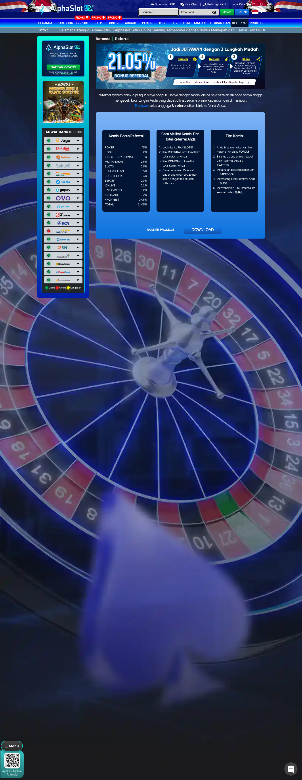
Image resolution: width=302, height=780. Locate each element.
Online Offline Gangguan (64, 287)
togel (163, 23)
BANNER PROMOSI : (161, 230)
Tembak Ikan (220, 23)
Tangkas (200, 23)
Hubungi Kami (216, 4)
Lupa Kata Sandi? (243, 4)
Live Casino (182, 23)
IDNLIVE (114, 23)
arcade (131, 23)
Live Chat (191, 4)
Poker (147, 23)
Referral (239, 23)
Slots (98, 23)
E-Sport (82, 23)
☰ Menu (12, 746)
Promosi (257, 23)
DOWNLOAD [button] (203, 230)
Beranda (45, 23)
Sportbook (64, 23)
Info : (43, 30)
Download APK (165, 4)
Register (142, 106)
